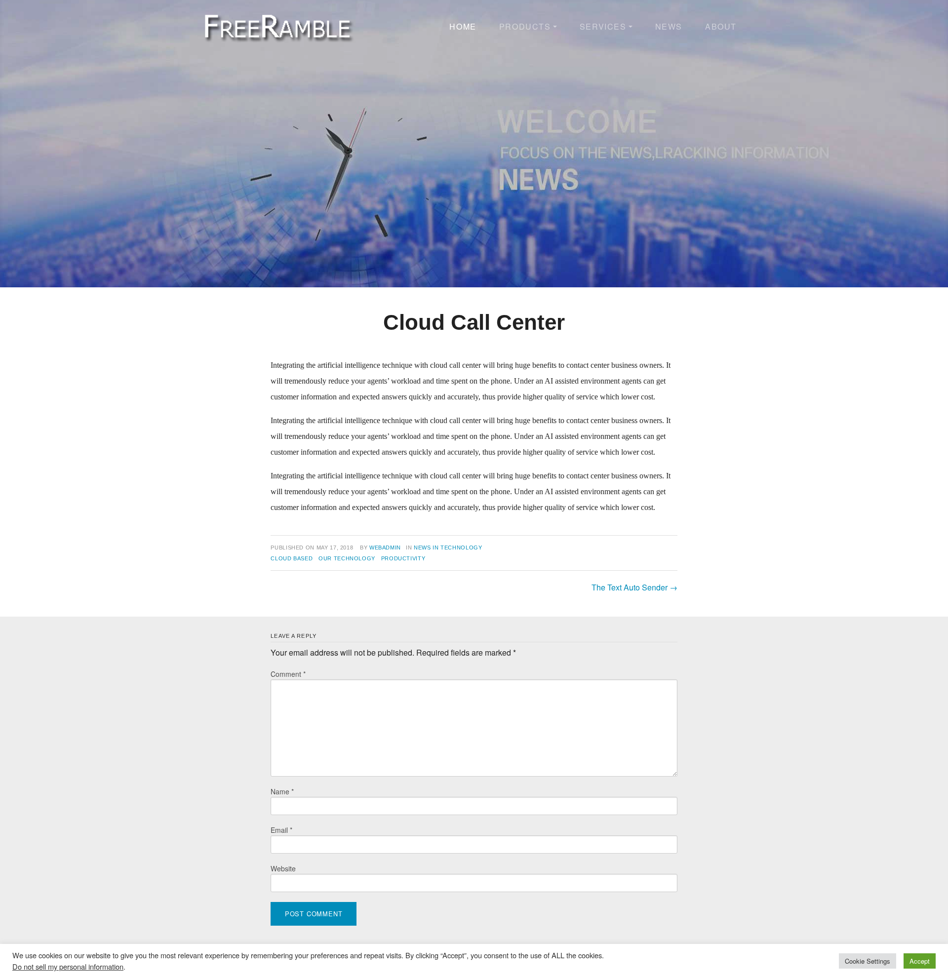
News (668, 26)
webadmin (385, 547)
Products (525, 26)
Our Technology (346, 558)
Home (462, 26)
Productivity (403, 558)
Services (603, 26)
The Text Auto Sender (634, 587)
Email (281, 830)
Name (282, 791)
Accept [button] (919, 961)
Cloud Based (292, 558)
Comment (288, 674)
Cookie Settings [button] (867, 961)
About (721, 26)
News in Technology (448, 547)
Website (283, 868)
